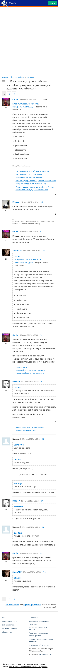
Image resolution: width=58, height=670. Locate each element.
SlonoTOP (17, 250)
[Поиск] (44, 4)
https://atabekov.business (21, 166)
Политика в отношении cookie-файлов (38, 634)
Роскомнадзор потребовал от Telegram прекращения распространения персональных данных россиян (33, 174)
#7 (42, 501)
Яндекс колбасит (22, 367)
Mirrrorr (16, 202)
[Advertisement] (29, 13)
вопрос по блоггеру (23, 427)
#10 (44, 572)
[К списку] (8, 81)
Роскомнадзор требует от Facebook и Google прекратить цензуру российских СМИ (35, 188)
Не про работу (17, 77)
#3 (44, 250)
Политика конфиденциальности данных (38, 627)
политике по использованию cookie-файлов (28, 666)
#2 (41, 231)
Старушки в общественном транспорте (30, 373)
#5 (42, 382)
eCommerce (7, 632)
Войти (52, 3)
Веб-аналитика (8, 625)
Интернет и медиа (9, 628)
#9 (41, 553)
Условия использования (39, 621)
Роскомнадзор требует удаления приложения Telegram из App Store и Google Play (36, 182)
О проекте (33, 617)
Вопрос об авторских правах (26, 430)
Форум (5, 77)
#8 (43, 527)
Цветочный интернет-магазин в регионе (30, 370)
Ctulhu (15, 99)
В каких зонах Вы (38, 427)
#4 (41, 335)
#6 (43, 439)
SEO (3, 617)
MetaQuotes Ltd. (45, 654)
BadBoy (16, 381)
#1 (42, 202)
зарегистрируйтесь (32, 604)
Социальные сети (9, 621)
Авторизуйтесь (12, 604)
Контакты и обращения (39, 645)
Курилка (30, 77)
